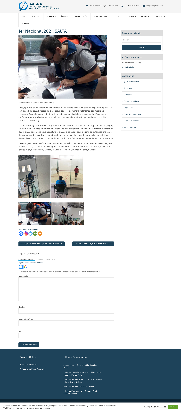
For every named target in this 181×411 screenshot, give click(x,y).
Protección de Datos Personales (32, 369)
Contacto (160, 16)
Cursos (119, 16)
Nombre (22, 307)
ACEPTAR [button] (172, 407)
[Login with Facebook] (21, 267)
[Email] (35, 233)
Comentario (23, 276)
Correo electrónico (26, 319)
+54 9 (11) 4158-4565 (132, 6)
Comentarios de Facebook (46, 259)
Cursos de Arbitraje (131, 101)
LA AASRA (50, 16)
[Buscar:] (141, 40)
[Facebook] (21, 233)
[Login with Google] (26, 267)
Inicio (24, 16)
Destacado (128, 108)
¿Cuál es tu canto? (102, 16)
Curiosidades (129, 95)
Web (20, 331)
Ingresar (25, 23)
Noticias (35, 16)
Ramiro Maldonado (72, 391)
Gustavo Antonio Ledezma (76, 372)
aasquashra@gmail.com (154, 6)
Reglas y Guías (81, 16)
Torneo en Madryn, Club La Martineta (92, 244)
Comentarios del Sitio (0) (26, 259)
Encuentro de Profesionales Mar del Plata (43, 244)
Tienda (131, 16)
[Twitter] (30, 233)
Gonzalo (68, 365)
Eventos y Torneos (131, 121)
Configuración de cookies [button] (155, 407)
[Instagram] (26, 233)
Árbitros (64, 16)
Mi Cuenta (145, 16)
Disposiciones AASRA (132, 114)
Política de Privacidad (28, 364)
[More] (40, 233)
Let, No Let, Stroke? (87, 386)
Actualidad (128, 88)
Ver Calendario (128, 67)
